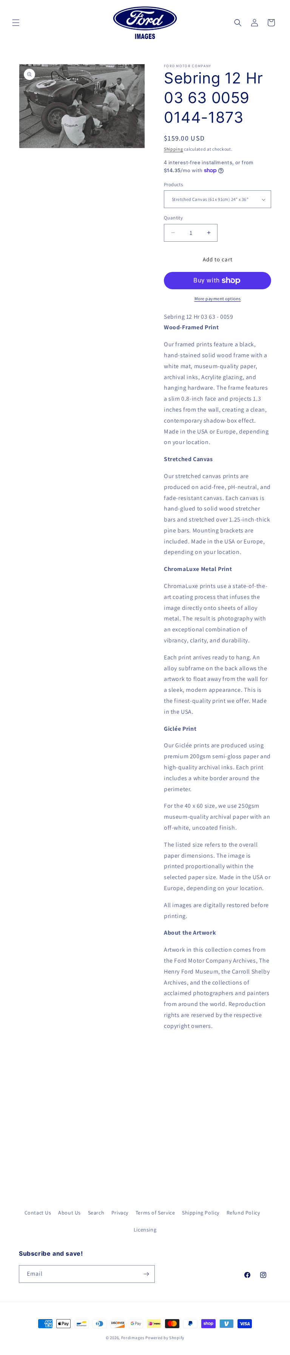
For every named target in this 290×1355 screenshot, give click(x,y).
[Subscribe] (146, 1274)
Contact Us (38, 1212)
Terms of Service (155, 1212)
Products (173, 184)
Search (96, 1212)
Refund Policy (243, 1212)
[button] (16, 22)
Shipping (173, 149)
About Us (69, 1212)
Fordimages (133, 1337)
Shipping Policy (200, 1212)
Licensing (145, 1229)
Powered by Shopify (164, 1337)
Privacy (119, 1212)
